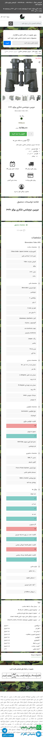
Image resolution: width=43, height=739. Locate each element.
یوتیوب (9, 675)
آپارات (26, 675)
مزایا (39, 602)
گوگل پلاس (14, 675)
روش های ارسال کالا (31, 169)
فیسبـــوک (20, 675)
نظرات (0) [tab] (20, 230)
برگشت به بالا (20, 687)
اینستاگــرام (32, 675)
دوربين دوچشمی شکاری (24, 51)
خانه (40, 51)
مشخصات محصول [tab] (19, 225)
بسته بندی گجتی (12, 180)
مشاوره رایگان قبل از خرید (21, 192)
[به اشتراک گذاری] (39, 62)
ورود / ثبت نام (5, 17)
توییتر (4, 675)
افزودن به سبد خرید (18, 134)
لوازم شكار (34, 51)
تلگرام (39, 675)
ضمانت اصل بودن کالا (12, 169)
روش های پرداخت (30, 180)
